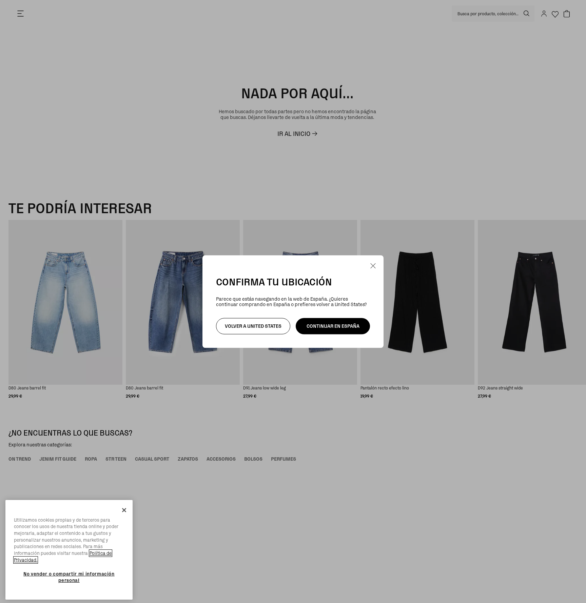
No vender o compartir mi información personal (69, 577)
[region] (69, 550)
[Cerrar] (124, 510)
